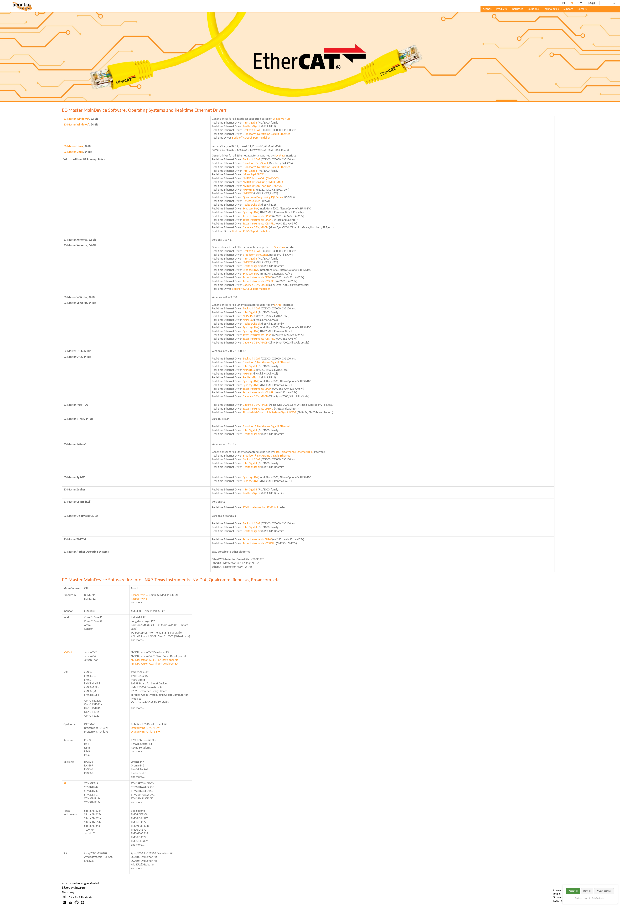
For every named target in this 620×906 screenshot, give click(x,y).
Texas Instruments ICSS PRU (259, 543)
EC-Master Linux (73, 146)
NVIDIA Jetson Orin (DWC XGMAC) (263, 182)
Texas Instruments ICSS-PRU (259, 223)
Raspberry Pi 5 (139, 598)
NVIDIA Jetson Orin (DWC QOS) (261, 178)
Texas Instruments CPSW (257, 216)
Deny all (587, 891)
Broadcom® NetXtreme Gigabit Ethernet (266, 134)
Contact (578, 898)
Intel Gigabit (250, 122)
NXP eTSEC (249, 189)
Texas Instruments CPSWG (258, 220)
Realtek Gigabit (252, 126)
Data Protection (598, 898)
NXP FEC (248, 193)
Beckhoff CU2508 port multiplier (251, 137)
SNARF (278, 305)
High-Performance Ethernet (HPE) (294, 452)
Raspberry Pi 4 (139, 595)
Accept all (573, 891)
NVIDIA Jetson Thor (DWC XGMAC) (263, 186)
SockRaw (279, 155)
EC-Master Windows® (76, 118)
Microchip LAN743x (254, 174)
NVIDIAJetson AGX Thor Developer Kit (154, 663)
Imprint (587, 898)
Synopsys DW (250, 208)
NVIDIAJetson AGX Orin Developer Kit (154, 660)
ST (64, 783)
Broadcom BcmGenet (255, 163)
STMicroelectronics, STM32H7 (260, 507)
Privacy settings (603, 891)
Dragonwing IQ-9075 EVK (145, 728)
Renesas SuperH (252, 201)
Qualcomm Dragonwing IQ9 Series (263, 197)
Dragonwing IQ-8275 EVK (145, 731)
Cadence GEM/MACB (255, 227)
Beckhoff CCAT (251, 130)
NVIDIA (67, 652)
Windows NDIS (281, 118)
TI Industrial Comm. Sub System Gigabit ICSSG (269, 412)
